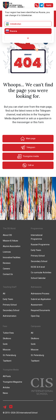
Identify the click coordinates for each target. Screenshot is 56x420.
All (4, 293)
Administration (9, 316)
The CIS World (9, 228)
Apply (48, 5)
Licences (7, 252)
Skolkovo (7, 338)
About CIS (7, 235)
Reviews (6, 263)
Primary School (38, 256)
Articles (6, 387)
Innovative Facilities (11, 257)
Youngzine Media (11, 370)
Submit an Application (41, 299)
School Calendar (38, 278)
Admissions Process (40, 293)
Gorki (5, 344)
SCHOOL (12, 7)
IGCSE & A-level (38, 267)
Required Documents (40, 310)
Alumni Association (11, 246)
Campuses (36, 326)
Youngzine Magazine (12, 382)
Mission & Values (10, 241)
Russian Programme (40, 244)
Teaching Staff (10, 287)
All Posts (7, 376)
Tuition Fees (8, 333)
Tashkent (7, 361)
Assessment (36, 305)
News (5, 393)
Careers (6, 268)
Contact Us (8, 274)
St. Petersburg (9, 355)
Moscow (6, 349)
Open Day (35, 316)
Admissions (36, 287)
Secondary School (39, 261)
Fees (5, 326)
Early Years (36, 250)
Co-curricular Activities (41, 272)
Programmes (37, 228)
